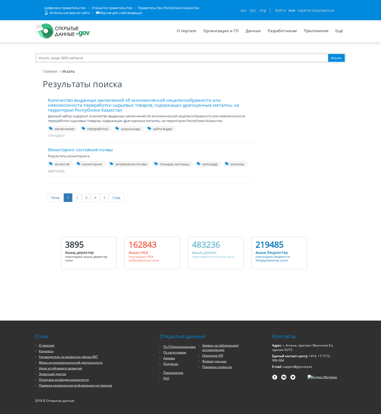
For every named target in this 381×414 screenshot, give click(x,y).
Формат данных (214, 361)
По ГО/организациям (179, 346)
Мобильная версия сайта (69, 12)
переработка (97, 128)
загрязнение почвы (131, 164)
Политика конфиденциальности (64, 379)
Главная (50, 71)
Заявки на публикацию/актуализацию (220, 347)
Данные (253, 30)
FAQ (166, 378)
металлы (237, 164)
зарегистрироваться (316, 10)
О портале (186, 30)
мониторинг (92, 164)
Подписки (170, 364)
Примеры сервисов (217, 367)
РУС (253, 10)
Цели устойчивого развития (60, 368)
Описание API (212, 355)
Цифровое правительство (65, 7)
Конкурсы (46, 351)
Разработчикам (282, 30)
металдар (210, 164)
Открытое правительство (111, 7)
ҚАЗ (243, 10)
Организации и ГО (221, 30)
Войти (280, 10)
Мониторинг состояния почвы (80, 150)
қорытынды (130, 128)
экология (62, 164)
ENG (263, 10)
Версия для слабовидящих (121, 12)
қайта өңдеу (162, 128)
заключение (64, 128)
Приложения (316, 30)
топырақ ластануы (174, 164)
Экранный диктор (52, 374)
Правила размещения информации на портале (75, 385)
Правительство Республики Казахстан (168, 7)
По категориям (174, 352)
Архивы (169, 358)
